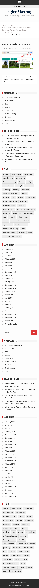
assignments (28, 174)
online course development (26, 209)
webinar (22, 233)
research (12, 217)
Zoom (7, 124)
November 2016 (10, 317)
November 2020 (10, 272)
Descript (19, 186)
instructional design (10, 201)
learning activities (9, 205)
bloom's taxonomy (9, 182)
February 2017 (10, 308)
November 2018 (10, 285)
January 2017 (9, 311)
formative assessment (11, 194)
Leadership (9, 110)
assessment (16, 174)
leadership (23, 201)
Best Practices (10, 101)
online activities (8, 209)
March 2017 (9, 304)
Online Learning (10, 114)
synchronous (7, 225)
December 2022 (10, 262)
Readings (8, 117)
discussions (29, 186)
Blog (6, 104)
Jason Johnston (27, 48)
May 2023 (8, 253)
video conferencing (9, 233)
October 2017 (10, 295)
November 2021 (10, 266)
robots (20, 217)
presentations (28, 213)
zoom (30, 233)
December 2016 (10, 314)
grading (24, 194)
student (26, 221)
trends (17, 225)
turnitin (24, 225)
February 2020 (10, 278)
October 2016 (10, 321)
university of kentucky (10, 229)
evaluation (25, 190)
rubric (27, 217)
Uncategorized (10, 120)
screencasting (16, 221)
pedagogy (6, 213)
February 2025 (10, 249)
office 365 (21, 205)
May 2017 (8, 298)
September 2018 (11, 288)
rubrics (5, 221)
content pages (8, 186)
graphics (6, 197)
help (13, 197)
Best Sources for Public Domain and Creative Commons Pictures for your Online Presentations (19, 79)
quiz (4, 217)
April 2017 (8, 301)
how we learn (30, 197)
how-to (20, 197)
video (23, 229)
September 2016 (11, 324)
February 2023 (10, 259)
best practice (20, 178)
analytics (6, 174)
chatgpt (29, 182)
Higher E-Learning (19, 11)
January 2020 (9, 282)
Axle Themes (25, 585)
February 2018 (10, 292)
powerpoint (17, 213)
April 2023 (8, 256)
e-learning (6, 190)
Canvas (7, 107)
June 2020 (8, 275)
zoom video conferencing (12, 236)
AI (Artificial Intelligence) (13, 98)
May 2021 (8, 269)
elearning (16, 190)
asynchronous (8, 178)
